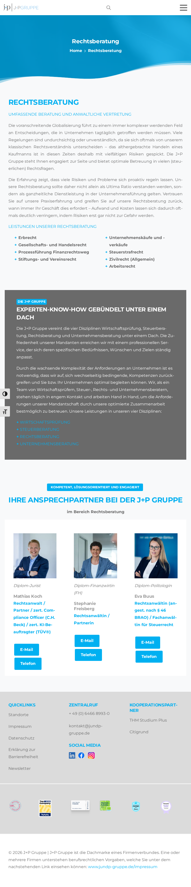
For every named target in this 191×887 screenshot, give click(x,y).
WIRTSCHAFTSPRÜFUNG (45, 422)
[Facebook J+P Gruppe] (81, 755)
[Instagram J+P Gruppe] (91, 755)
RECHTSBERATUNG (39, 436)
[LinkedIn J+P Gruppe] (72, 755)
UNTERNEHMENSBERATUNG (49, 444)
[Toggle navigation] (184, 7)
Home (76, 50)
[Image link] (138, 806)
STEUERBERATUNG (39, 429)
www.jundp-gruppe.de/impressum (122, 866)
